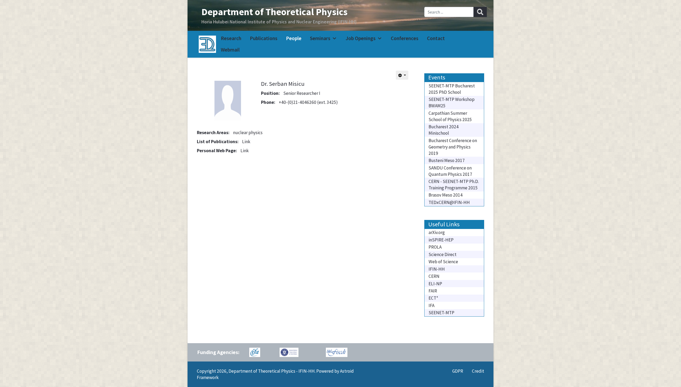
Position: (270, 93)
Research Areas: (213, 132)
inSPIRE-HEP (441, 240)
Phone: (268, 102)
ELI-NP (435, 284)
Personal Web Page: (217, 151)
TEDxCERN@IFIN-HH (449, 202)
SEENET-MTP (441, 313)
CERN (434, 276)
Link (246, 141)
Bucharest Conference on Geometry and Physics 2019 (453, 147)
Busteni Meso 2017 (447, 160)
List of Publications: (218, 141)
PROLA (435, 247)
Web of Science (443, 262)
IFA (431, 305)
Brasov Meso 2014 (446, 195)
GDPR (457, 371)
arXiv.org (437, 232)
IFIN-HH (437, 269)
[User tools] (402, 75)
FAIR (433, 291)
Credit (478, 371)
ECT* (433, 298)
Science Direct (442, 254)
